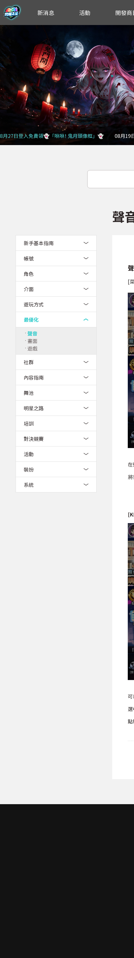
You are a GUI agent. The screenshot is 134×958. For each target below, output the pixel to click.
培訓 (29, 423)
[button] (8, 85)
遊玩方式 (34, 304)
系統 (29, 484)
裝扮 (29, 469)
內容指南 (34, 377)
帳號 (29, 258)
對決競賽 (34, 438)
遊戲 (32, 348)
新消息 (45, 12)
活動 (84, 12)
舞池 (29, 392)
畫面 (32, 341)
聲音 (32, 333)
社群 (29, 362)
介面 (29, 289)
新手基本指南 (39, 243)
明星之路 (34, 408)
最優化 (31, 319)
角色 (29, 273)
